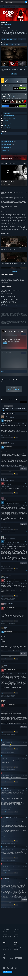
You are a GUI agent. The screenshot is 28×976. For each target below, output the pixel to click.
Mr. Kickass (6, 497)
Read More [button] (23, 468)
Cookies (4, 951)
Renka (5, 700)
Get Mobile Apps (7, 971)
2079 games (6, 701)
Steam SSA (5, 931)
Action (3, 39)
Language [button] (21, 397)
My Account (17, 951)
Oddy (5, 627)
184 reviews (6, 499)
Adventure (9, 39)
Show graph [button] (23, 402)
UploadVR (3, 194)
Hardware (16, 934)
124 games (6, 667)
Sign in (2, 69)
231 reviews (6, 628)
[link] (14, 106)
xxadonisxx (6, 442)
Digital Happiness (9, 24)
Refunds (4, 954)
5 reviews (12, 480)
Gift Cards (5, 938)
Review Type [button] (4, 397)
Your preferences (13, 381)
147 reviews (6, 604)
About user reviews (5, 381)
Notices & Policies (7, 949)
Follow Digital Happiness (12, 340)
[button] (3, 6)
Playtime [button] (11, 399)
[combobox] (15, 2)
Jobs (15, 931)
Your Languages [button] (8, 406)
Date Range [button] (3, 399)
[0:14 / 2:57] (14, 53)
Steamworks (5, 934)
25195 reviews (14, 443)
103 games (6, 480)
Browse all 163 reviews (14, 912)
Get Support (16, 949)
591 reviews (13, 701)
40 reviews (12, 417)
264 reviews (12, 538)
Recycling (16, 936)
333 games (6, 417)
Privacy (4, 944)
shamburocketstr (8, 575)
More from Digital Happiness (14, 331)
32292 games (6, 443)
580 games (6, 538)
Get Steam (16, 944)
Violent (20, 39)
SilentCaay (6, 536)
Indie (15, 39)
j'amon (5, 665)
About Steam (6, 929)
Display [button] (17, 399)
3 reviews (12, 667)
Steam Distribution (7, 936)
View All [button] (24, 163)
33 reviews (6, 577)
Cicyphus (6, 416)
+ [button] (24, 39)
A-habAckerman (7, 478)
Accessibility (5, 947)
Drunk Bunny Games (8, 603)
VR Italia (2, 203)
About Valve (16, 929)
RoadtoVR (3, 207)
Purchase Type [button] (13, 397)
